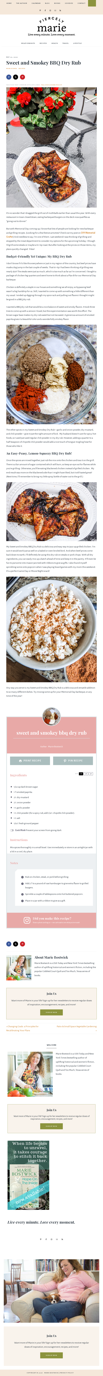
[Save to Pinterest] (22, 77)
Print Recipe (32, 760)
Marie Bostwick (51, 1372)
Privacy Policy (67, 1372)
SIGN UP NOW (51, 1012)
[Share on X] (15, 77)
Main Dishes (11, 68)
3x (91, 773)
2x (86, 773)
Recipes (22, 68)
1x (81, 773)
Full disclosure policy (51, 85)
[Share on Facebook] (8, 77)
